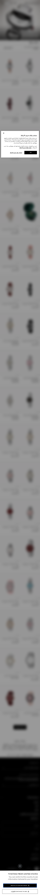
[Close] (20, 866)
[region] (20, 144)
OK (31, 152)
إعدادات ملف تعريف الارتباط (16, 152)
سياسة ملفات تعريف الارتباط (26, 147)
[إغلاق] (4, 133)
